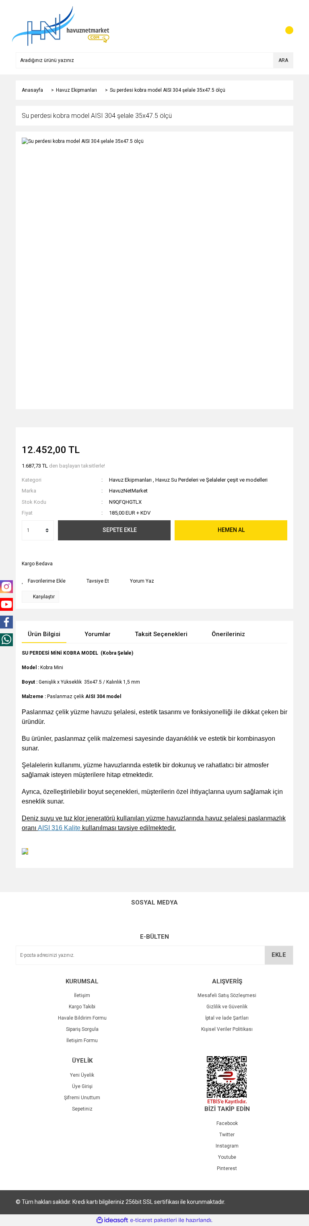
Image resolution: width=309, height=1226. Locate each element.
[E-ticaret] (153, 1220)
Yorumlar (97, 634)
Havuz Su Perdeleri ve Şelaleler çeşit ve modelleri (211, 480)
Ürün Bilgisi (44, 634)
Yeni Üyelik (82, 1075)
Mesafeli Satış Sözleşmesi (227, 995)
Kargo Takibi (82, 1007)
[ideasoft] (112, 1220)
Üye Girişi (82, 1086)
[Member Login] (269, 26)
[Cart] (285, 26)
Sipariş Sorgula (82, 1029)
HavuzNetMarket (128, 491)
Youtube (227, 1157)
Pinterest (227, 1168)
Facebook (227, 1123)
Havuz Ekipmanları (130, 480)
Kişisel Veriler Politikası (227, 1029)
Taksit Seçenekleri (161, 634)
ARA (283, 60)
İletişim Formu (82, 1040)
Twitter (227, 1134)
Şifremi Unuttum (82, 1097)
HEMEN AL (231, 530)
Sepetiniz (82, 1109)
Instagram (227, 1146)
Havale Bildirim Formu (82, 1018)
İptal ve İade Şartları (227, 1018)
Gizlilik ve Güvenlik (226, 1007)
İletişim (82, 995)
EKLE (279, 954)
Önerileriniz (228, 634)
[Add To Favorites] (44, 581)
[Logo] (60, 26)
